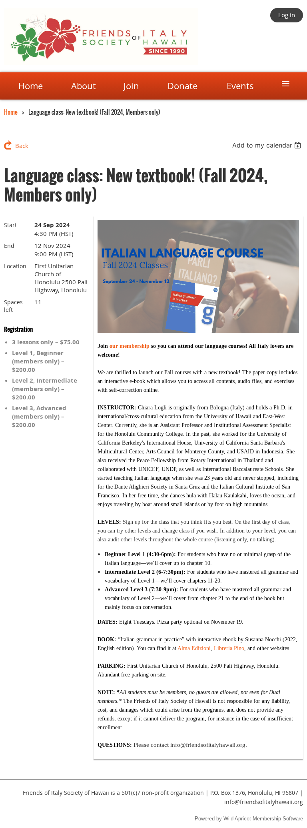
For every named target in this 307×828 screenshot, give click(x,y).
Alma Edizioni (194, 648)
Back (21, 146)
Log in (286, 15)
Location (15, 266)
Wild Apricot (237, 819)
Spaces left (13, 305)
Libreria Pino (229, 648)
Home (11, 112)
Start (10, 225)
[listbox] (267, 145)
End (9, 245)
